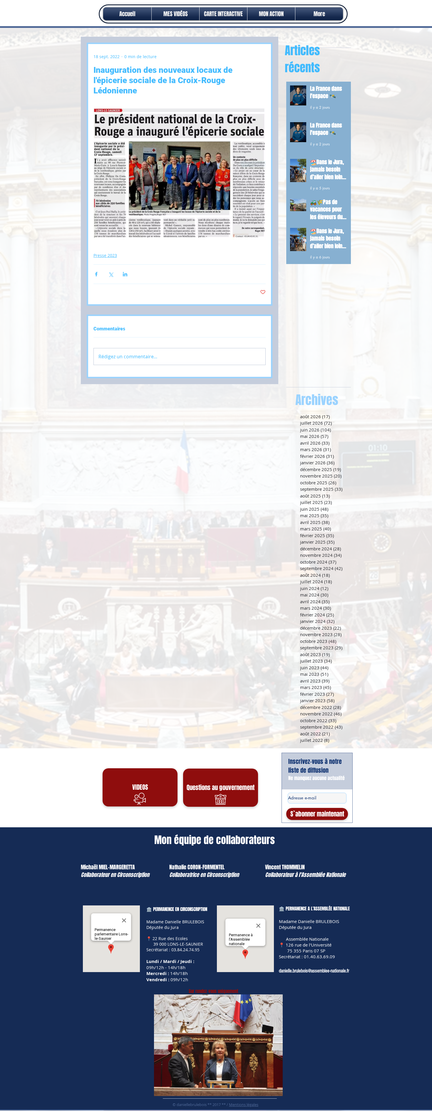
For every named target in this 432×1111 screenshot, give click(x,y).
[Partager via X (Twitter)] (110, 274)
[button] (271, 13)
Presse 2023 (105, 255)
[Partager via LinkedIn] (125, 274)
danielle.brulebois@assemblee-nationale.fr (314, 971)
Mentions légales (243, 1104)
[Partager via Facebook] (96, 274)
